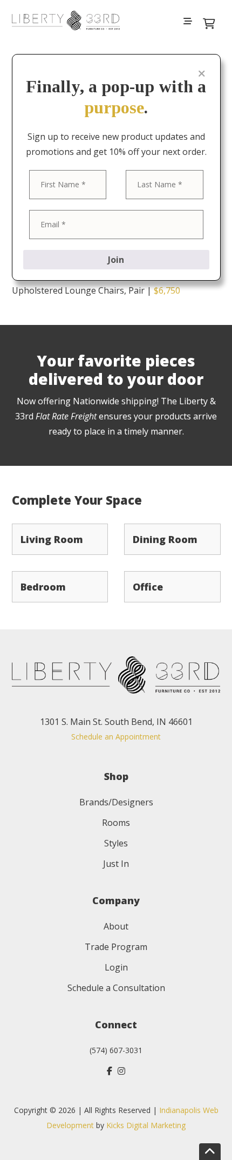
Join (116, 260)
